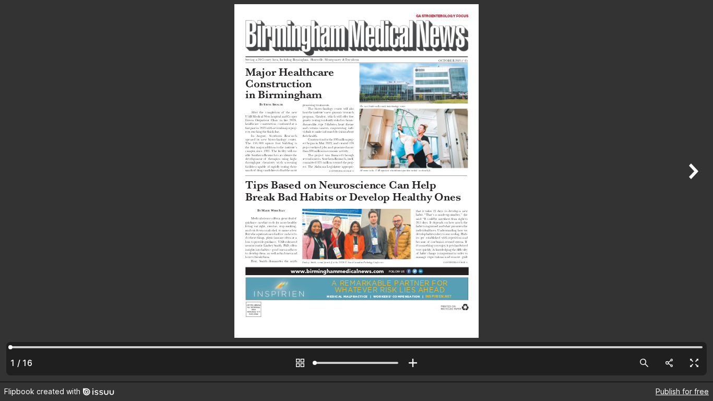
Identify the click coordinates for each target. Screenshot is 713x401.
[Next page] (692, 191)
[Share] (669, 362)
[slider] (356, 363)
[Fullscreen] (694, 362)
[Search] (644, 362)
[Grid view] (300, 362)
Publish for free (682, 391)
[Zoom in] (412, 362)
